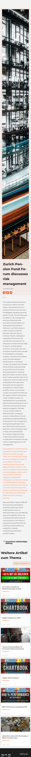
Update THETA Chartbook (10, 678)
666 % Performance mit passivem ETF (14, 707)
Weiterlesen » (6, 591)
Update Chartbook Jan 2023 (11, 618)
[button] (4, 292)
